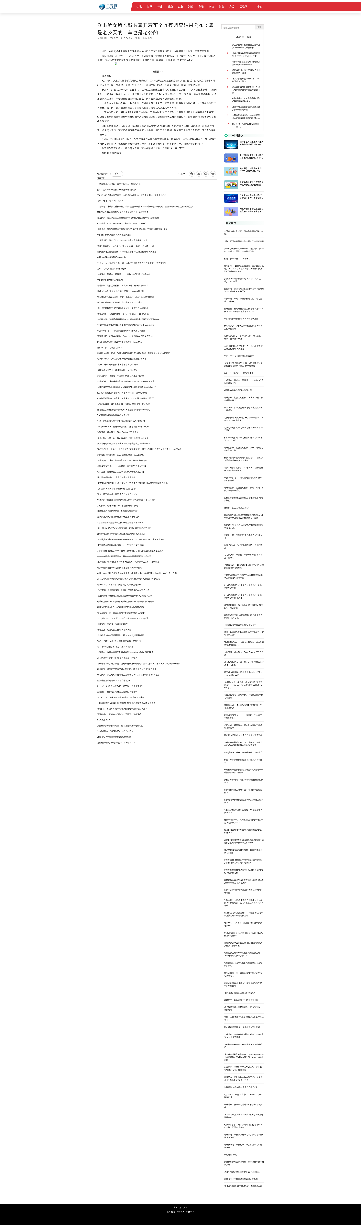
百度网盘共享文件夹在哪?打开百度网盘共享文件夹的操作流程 (124, 595)
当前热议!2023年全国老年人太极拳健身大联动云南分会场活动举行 (126, 387)
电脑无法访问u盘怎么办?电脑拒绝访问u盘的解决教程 (120, 607)
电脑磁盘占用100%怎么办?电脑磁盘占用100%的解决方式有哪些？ (126, 601)
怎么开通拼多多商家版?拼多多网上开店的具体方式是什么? (123, 590)
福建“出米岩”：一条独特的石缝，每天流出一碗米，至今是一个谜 (125, 245)
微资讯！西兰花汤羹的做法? (109, 347)
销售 (221, 6)
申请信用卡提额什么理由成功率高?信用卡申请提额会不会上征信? (126, 499)
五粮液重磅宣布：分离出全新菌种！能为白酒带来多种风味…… (125, 426)
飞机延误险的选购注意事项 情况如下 (113, 415)
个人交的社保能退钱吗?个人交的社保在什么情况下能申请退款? (251, 196)
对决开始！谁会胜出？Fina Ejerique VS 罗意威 (117, 432)
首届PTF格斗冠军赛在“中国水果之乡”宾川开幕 (117, 364)
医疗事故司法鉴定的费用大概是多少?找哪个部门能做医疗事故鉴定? (251, 143)
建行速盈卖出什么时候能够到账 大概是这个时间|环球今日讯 (123, 409)
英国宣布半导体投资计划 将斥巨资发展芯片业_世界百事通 (122, 212)
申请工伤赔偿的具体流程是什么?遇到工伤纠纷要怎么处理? (251, 183)
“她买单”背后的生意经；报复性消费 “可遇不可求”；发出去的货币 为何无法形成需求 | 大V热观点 (139, 449)
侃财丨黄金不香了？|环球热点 (110, 200)
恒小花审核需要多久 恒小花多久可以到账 (115, 646)
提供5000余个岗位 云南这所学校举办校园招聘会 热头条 (121, 358)
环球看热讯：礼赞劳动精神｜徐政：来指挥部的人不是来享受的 (125, 336)
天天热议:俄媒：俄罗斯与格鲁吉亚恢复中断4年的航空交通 (122, 618)
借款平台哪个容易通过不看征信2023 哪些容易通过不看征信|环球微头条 (128, 319)
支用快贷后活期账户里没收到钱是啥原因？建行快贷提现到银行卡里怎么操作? (131, 539)
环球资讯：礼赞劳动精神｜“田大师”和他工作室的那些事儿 (122, 285)
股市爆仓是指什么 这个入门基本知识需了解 (116, 477)
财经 (170, 6)
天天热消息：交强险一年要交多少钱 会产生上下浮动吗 (121, 375)
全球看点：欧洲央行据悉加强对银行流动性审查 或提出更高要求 (125, 652)
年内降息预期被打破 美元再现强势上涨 (114, 234)
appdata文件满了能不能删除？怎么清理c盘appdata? (120, 584)
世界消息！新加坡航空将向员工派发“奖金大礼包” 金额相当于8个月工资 (128, 674)
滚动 (211, 6)
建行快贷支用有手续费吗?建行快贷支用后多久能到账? (121, 533)
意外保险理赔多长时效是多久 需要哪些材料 (116, 742)
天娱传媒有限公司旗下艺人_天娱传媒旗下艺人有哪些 (120, 454)
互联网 (243, 6)
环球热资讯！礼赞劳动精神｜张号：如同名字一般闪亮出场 (123, 313)
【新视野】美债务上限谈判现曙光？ (113, 624)
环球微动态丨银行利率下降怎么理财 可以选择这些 (119, 714)
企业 (180, 6)
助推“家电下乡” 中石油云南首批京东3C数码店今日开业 (121, 330)
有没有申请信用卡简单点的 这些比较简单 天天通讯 (119, 302)
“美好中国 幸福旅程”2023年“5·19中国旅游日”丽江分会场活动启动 (126, 324)
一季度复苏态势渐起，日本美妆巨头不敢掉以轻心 (119, 183)
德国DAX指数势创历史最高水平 (111, 279)
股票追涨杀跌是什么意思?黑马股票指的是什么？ (118, 516)
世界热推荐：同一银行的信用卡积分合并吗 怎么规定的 (121, 612)
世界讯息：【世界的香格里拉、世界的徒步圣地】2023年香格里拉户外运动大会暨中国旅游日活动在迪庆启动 (145, 206)
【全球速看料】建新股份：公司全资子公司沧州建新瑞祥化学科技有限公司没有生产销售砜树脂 (138, 663)
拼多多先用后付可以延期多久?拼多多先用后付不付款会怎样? (124, 556)
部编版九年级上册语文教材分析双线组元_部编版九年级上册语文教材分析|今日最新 (133, 353)
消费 (190, 6)
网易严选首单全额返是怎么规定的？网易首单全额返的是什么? (251, 210)
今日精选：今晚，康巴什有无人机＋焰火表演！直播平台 (122, 223)
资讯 (149, 6)
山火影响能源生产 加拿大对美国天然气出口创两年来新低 (122, 392)
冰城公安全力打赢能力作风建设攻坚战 (114, 736)
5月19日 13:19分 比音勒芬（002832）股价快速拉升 (120, 686)
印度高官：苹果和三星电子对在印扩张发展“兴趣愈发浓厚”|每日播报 (127, 669)
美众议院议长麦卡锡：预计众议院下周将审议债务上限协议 (123, 437)
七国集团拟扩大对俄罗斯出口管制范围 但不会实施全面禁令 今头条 (126, 703)
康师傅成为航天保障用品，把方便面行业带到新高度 (120, 725)
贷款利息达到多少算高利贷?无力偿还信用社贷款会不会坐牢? (251, 170)
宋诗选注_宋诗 (103, 719)
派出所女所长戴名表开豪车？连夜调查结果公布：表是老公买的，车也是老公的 (131, 195)
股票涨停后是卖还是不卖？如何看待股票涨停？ (118, 511)
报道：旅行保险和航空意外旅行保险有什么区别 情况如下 (122, 420)
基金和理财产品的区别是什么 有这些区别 (115, 731)
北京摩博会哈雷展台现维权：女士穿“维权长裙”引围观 (120, 545)
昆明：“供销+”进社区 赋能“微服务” (112, 268)
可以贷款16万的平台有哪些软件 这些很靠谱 (116, 488)
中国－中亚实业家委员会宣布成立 (112, 257)
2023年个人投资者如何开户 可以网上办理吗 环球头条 (120, 697)
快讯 (139, 6)
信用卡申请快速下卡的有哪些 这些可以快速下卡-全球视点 (122, 308)
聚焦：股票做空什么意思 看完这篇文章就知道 (117, 494)
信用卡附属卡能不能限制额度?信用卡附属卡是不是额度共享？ (124, 528)
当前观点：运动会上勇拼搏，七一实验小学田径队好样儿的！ (124, 274)
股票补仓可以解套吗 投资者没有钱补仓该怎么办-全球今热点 (123, 443)
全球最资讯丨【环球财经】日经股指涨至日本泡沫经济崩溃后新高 (126, 381)
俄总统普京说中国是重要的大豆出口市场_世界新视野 (120, 635)
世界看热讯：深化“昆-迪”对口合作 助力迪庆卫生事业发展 (122, 240)
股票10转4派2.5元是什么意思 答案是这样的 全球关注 (120, 291)
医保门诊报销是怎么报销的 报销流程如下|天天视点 (119, 341)
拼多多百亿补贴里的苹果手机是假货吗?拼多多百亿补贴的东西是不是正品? (130, 550)
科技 (259, 6)
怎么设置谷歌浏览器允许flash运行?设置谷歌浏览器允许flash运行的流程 (128, 578)
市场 (201, 6)
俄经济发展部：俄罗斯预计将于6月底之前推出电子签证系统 (123, 403)
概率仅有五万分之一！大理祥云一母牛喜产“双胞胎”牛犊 (121, 466)
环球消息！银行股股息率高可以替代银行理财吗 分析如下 (122, 708)
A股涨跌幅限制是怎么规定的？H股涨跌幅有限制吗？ (120, 522)
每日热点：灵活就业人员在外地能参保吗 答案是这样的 (121, 471)
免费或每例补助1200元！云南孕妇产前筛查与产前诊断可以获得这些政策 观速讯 (132, 482)
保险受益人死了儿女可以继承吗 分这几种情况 (117, 370)
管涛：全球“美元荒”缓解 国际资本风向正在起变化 (119, 640)
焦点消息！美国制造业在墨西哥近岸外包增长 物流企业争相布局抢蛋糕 (128, 217)
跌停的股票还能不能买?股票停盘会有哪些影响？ (118, 505)
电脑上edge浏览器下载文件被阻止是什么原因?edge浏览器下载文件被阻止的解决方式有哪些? (138, 573)
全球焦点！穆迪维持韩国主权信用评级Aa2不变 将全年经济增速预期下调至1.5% (132, 229)
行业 (159, 6)
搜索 (259, 27)
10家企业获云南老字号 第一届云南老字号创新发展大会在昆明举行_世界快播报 (131, 262)
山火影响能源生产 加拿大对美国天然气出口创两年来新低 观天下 (125, 398)
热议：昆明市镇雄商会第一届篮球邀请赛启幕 (117, 189)
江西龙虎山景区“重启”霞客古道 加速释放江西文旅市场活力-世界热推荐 (128, 561)
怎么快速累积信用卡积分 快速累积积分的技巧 (117, 657)
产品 (232, 6)
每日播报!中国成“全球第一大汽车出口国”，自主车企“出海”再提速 (125, 296)
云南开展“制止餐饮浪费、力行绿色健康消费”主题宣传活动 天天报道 (127, 251)
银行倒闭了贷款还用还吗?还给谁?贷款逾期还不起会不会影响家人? (251, 156)
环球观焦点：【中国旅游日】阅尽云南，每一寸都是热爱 (122, 460)
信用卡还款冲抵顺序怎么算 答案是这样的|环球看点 (119, 567)
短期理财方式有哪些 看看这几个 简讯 (113, 680)
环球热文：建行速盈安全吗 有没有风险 (114, 629)
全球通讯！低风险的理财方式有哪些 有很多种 (117, 691)
